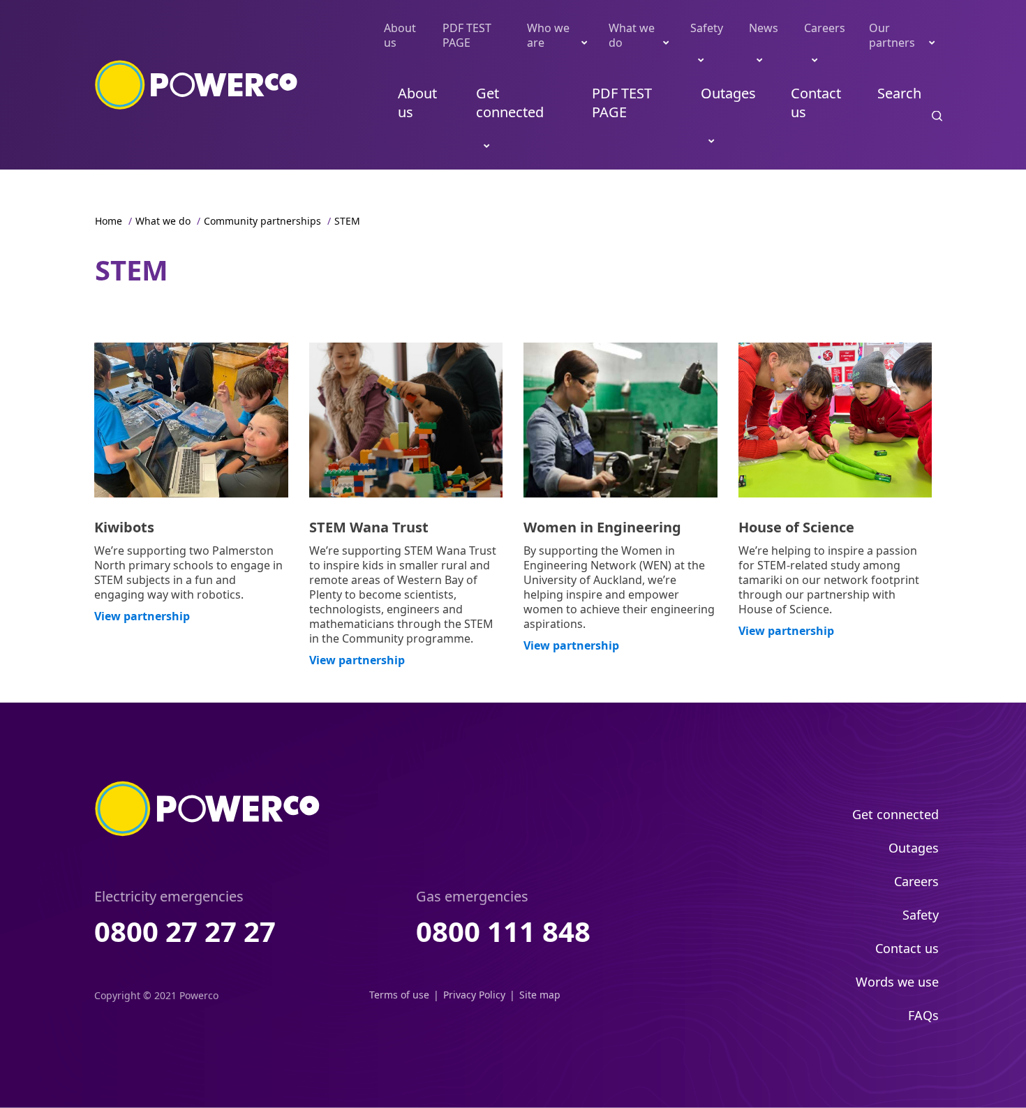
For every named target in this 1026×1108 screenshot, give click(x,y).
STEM (347, 220)
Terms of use (399, 994)
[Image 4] (835, 420)
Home (108, 220)
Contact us (816, 102)
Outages (728, 93)
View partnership (142, 616)
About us (400, 35)
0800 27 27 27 (185, 931)
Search (899, 93)
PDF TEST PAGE (467, 35)
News (763, 28)
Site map (539, 994)
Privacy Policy (474, 994)
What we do (632, 35)
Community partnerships (262, 220)
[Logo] (196, 85)
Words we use (897, 981)
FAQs (923, 1015)
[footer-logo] (207, 808)
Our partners (892, 35)
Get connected (510, 102)
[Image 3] (620, 420)
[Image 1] (191, 420)
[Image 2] (406, 420)
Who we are (548, 35)
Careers (824, 28)
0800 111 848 (503, 931)
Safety (706, 28)
